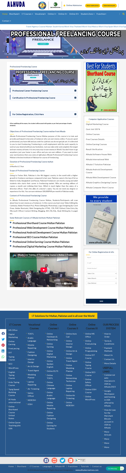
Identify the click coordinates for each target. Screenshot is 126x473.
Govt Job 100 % (93, 129)
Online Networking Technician (71, 378)
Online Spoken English (50, 364)
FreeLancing (13, 348)
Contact (6, 21)
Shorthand (14, 14)
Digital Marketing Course (97, 124)
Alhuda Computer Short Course (100, 187)
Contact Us (109, 359)
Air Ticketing (33, 389)
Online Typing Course (88, 365)
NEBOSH (32, 400)
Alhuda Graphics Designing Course (101, 182)
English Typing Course (11, 375)
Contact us (97, 466)
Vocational (40, 14)
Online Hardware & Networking (52, 337)
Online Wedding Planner (70, 368)
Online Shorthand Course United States (13, 412)
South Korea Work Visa (54, 26)
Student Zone (87, 14)
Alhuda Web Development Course (101, 177)
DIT (10, 352)
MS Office (12, 330)
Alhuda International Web (97, 159)
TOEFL (31, 334)
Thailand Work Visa (74, 26)
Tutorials (85, 466)
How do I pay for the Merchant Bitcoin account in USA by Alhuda (110, 419)
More (106, 439)
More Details (110, 363)
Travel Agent (33, 370)
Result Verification (93, 5)
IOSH (30, 404)
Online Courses (93, 134)
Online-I (51, 14)
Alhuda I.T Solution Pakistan (98, 164)
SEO (10, 364)
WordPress (13, 368)
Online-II (62, 14)
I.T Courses (27, 14)
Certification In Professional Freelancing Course (33, 98)
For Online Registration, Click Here (28, 114)
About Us (108, 355)
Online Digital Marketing (51, 354)
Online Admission (74, 5)
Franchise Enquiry (109, 5)
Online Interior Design (69, 344)
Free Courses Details (95, 139)
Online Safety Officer (88, 382)
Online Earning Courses (96, 144)
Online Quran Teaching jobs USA (14, 425)
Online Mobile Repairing (51, 405)
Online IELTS (52, 371)
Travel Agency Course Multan (30, 26)
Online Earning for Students (52, 425)
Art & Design (33, 366)
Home (5, 14)
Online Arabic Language (51, 395)
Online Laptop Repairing (70, 388)
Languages (47, 466)
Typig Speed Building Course (13, 392)
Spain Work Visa (106, 26)
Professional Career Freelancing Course (30, 90)
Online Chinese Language (51, 385)
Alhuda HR (60, 466)
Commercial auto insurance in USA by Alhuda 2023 (110, 381)
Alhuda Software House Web (99, 154)
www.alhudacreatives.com (87, 470)
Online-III (73, 14)
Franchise (100, 14)
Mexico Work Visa (91, 26)
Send (101, 301)
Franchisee (73, 466)
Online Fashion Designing (51, 415)
